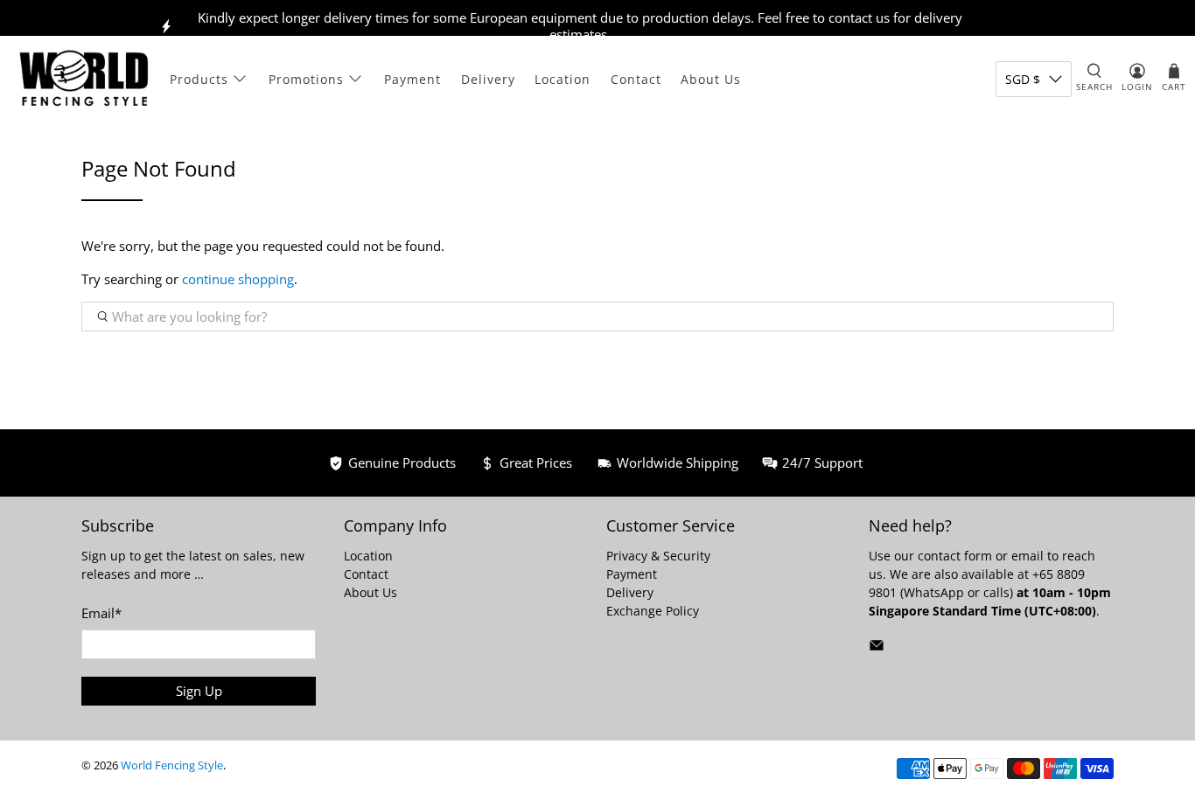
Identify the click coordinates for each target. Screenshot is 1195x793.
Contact (636, 79)
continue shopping (238, 279)
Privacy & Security (658, 555)
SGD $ (1022, 79)
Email (101, 613)
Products (199, 79)
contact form (955, 555)
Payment (412, 79)
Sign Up (199, 690)
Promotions (306, 79)
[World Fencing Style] (84, 78)
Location (563, 79)
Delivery (488, 79)
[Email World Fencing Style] (876, 648)
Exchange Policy (652, 610)
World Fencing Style (172, 765)
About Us (711, 79)
